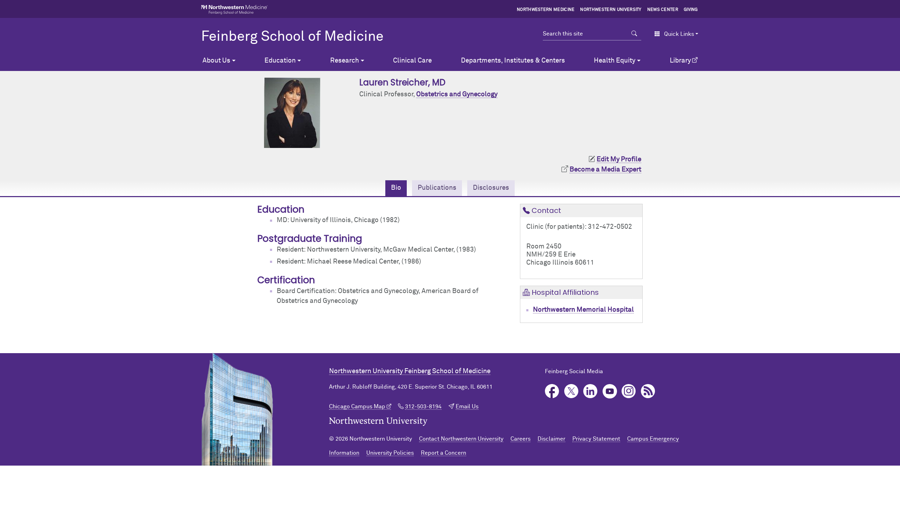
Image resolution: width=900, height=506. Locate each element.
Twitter (571, 391)
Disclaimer (551, 439)
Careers (520, 439)
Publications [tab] (437, 187)
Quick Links (679, 34)
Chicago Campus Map (357, 406)
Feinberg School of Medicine (292, 37)
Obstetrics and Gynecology (456, 94)
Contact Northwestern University (461, 439)
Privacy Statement (596, 439)
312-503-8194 (423, 406)
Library (680, 60)
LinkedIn (590, 391)
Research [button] (344, 60)
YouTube (610, 391)
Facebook (552, 391)
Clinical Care (412, 60)
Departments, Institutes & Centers (513, 60)
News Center (663, 10)
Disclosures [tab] (491, 187)
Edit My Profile (619, 159)
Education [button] (280, 60)
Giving (691, 10)
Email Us (467, 406)
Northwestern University (610, 10)
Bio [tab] (396, 187)
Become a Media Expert (605, 169)
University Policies (390, 453)
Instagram (629, 391)
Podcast (648, 391)
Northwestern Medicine (546, 10)
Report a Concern (443, 453)
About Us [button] (216, 60)
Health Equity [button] (614, 60)
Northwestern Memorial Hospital (583, 309)
